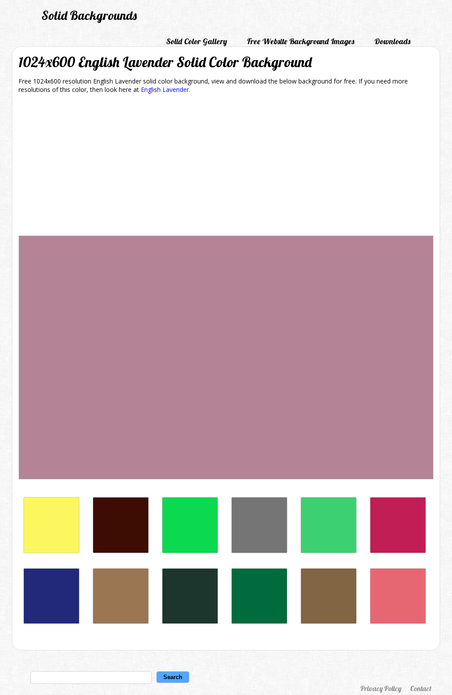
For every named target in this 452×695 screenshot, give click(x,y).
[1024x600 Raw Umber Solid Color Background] (329, 621)
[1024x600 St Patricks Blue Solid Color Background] (51, 621)
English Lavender (165, 89)
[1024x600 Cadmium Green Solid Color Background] (259, 621)
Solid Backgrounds (89, 15)
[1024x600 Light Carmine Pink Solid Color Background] (398, 621)
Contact (420, 688)
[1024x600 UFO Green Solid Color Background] (329, 551)
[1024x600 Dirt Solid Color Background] (121, 621)
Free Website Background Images (300, 41)
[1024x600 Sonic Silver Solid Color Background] (259, 551)
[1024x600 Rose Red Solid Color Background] (398, 551)
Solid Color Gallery (196, 41)
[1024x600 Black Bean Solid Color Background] (121, 551)
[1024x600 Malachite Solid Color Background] (190, 551)
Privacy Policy (380, 688)
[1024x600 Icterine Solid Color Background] (51, 551)
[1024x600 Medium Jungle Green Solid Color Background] (190, 621)
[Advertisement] (226, 166)
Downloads (392, 41)
